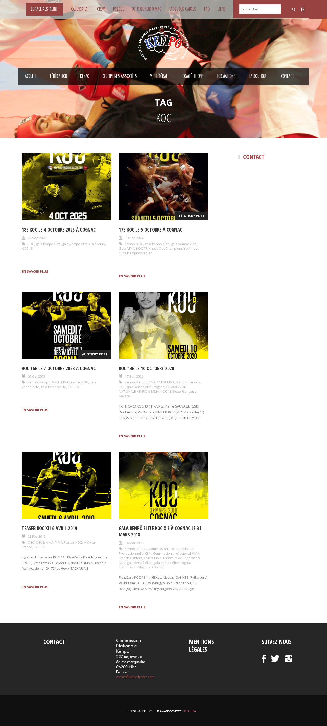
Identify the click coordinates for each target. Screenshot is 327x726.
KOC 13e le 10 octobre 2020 (146, 368)
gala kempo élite (75, 243)
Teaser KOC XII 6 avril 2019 (49, 528)
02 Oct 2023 (36, 376)
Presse (118, 9)
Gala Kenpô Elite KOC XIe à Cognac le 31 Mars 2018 (160, 531)
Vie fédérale (159, 76)
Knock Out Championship (168, 248)
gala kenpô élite (48, 243)
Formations (226, 76)
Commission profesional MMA (176, 553)
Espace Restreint (44, 9)
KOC (31, 243)
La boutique (258, 76)
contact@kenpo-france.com (135, 677)
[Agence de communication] (163, 706)
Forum (100, 9)
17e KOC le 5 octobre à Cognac (150, 229)
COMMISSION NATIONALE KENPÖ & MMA (152, 389)
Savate (124, 396)
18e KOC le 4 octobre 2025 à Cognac (59, 229)
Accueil (30, 76)
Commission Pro (161, 548)
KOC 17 (141, 248)
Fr (303, 10)
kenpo (84, 76)
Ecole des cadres (182, 9)
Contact (287, 76)
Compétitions (193, 76)
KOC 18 (27, 248)
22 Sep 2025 (37, 238)
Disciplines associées (119, 76)
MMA (56, 382)
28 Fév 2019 (36, 536)
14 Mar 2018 (134, 543)
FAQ (207, 9)
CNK (152, 382)
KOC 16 (73, 386)
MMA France (70, 382)
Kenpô (130, 243)
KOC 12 (39, 547)
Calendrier (79, 9)
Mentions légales (201, 645)
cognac (158, 386)
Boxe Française (185, 391)
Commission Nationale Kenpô (142, 567)
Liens (222, 9)
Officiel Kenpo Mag (146, 9)
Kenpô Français (188, 382)
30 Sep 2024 (134, 238)
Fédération (58, 76)
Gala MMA (97, 243)
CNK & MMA (166, 382)
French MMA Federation (181, 558)
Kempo (44, 382)
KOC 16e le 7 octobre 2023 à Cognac (59, 368)
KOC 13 (165, 391)
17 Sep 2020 (134, 376)
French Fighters (130, 558)
